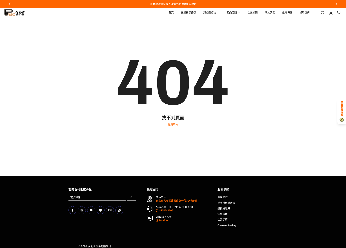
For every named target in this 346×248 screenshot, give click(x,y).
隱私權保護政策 (226, 203)
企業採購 (223, 219)
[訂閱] (131, 197)
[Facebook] (72, 210)
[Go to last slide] (9, 4)
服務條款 (223, 197)
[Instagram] (82, 210)
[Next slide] (336, 4)
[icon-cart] (338, 12)
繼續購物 (173, 124)
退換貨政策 (224, 208)
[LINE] (101, 210)
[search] (323, 12)
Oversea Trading (227, 225)
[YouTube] (91, 210)
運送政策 (223, 214)
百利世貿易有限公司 (99, 246)
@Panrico (162, 220)
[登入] (330, 12)
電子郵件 (75, 197)
